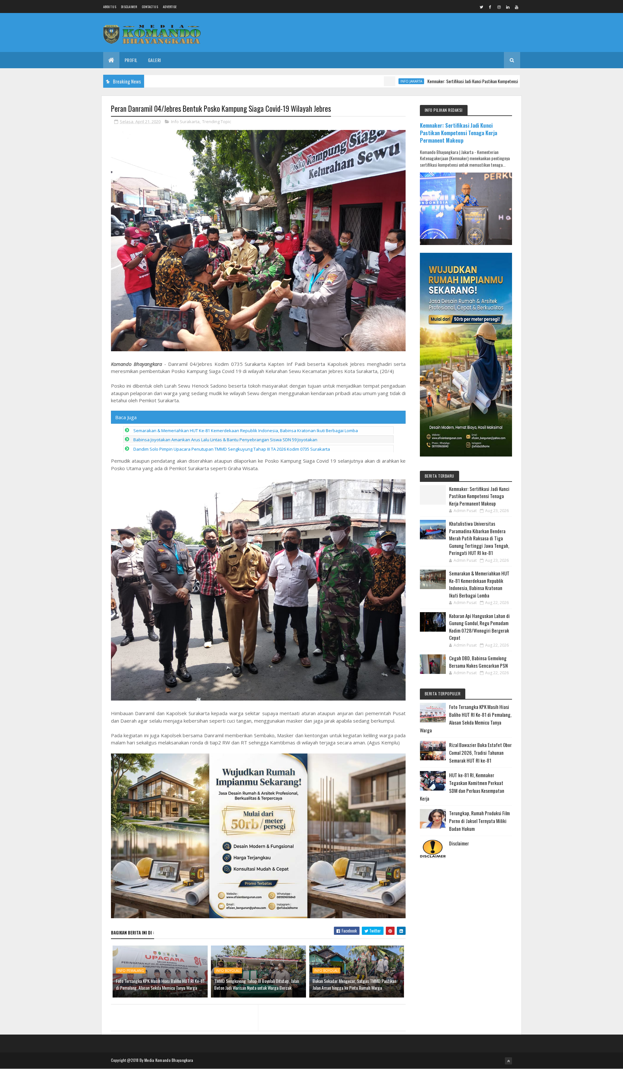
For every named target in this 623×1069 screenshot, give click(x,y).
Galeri (154, 60)
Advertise (170, 6)
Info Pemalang (130, 970)
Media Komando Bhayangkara (168, 1060)
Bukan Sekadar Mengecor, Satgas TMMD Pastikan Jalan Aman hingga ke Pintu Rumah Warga (354, 984)
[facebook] (490, 6)
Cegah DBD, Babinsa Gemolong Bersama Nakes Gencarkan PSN (478, 661)
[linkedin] (507, 6)
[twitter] (481, 6)
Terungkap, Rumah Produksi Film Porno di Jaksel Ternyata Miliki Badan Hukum (479, 820)
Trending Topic (216, 121)
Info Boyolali (228, 970)
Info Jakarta (368, 81)
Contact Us (150, 6)
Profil (131, 60)
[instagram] (499, 6)
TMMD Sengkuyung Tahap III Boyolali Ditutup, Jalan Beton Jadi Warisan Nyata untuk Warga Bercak (256, 984)
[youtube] (516, 6)
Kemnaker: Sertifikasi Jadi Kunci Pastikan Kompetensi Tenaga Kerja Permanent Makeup (457, 81)
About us (109, 6)
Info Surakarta (185, 121)
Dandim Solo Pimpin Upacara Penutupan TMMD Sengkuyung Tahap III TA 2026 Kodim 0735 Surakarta (231, 449)
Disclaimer (129, 6)
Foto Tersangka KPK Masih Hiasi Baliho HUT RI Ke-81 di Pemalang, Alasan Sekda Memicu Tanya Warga (160, 984)
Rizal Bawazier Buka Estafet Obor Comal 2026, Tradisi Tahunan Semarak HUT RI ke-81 (480, 752)
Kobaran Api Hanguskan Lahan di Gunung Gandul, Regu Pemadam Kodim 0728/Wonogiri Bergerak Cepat (479, 626)
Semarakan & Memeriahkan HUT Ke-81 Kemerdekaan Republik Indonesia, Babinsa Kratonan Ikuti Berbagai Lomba (245, 430)
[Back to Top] (508, 1060)
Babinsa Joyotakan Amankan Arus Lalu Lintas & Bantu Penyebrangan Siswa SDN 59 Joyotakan (225, 440)
